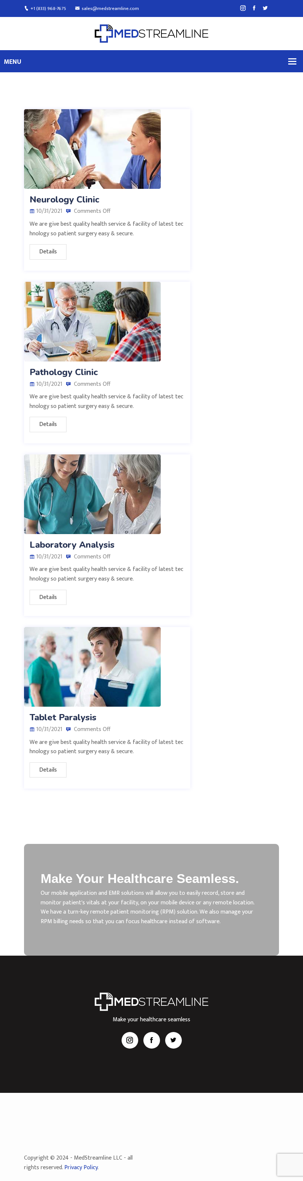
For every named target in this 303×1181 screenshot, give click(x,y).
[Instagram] (243, 8)
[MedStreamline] (151, 33)
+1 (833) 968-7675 (48, 9)
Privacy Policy (81, 1168)
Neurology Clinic (64, 199)
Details (48, 252)
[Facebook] (254, 8)
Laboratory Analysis (72, 545)
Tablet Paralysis (63, 717)
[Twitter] (265, 8)
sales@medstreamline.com (110, 9)
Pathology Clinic (64, 372)
